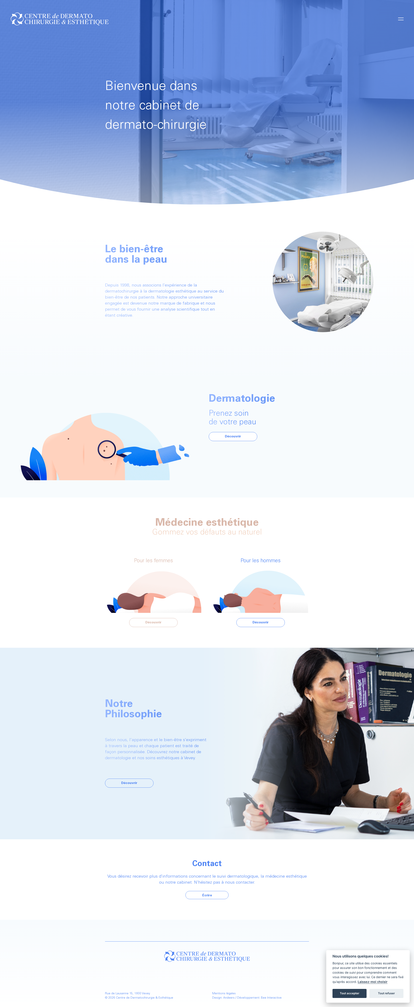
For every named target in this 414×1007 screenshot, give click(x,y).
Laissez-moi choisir (372, 982)
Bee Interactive (271, 997)
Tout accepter (349, 993)
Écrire (207, 895)
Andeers (229, 997)
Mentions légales (224, 993)
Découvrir (233, 436)
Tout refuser (386, 993)
